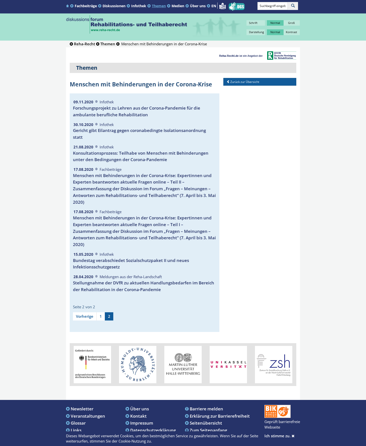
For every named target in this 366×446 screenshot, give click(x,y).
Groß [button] (291, 23)
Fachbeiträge (86, 5)
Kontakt (138, 416)
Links (76, 430)
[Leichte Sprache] (222, 5)
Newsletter (82, 409)
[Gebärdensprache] (236, 6)
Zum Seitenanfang (208, 430)
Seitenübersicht (206, 423)
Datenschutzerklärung (153, 430)
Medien (178, 5)
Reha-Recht (84, 43)
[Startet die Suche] (293, 6)
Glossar (78, 423)
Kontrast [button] (291, 32)
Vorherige (84, 316)
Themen (159, 5)
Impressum (141, 423)
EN (213, 5)
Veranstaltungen (88, 416)
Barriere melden (206, 409)
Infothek (138, 5)
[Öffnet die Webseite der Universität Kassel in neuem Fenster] (228, 364)
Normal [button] (275, 23)
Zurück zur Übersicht (244, 82)
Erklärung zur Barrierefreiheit (220, 416)
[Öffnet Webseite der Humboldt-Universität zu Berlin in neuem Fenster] (137, 364)
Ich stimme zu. (278, 435)
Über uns (198, 5)
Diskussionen (114, 5)
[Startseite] (68, 5)
